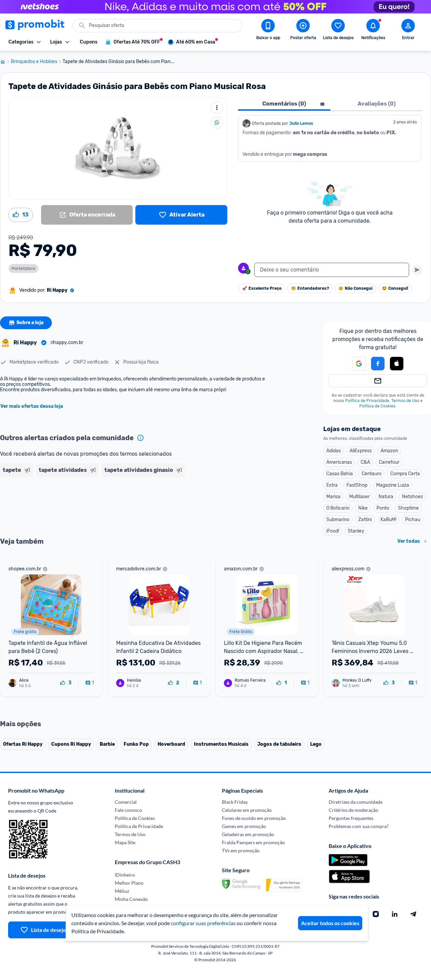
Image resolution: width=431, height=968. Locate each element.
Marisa (333, 497)
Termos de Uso (405, 400)
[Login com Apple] (396, 363)
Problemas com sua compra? (359, 826)
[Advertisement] (129, 505)
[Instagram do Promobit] (375, 914)
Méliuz (122, 891)
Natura (385, 497)
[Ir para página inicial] (5, 61)
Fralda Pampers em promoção (253, 842)
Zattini (365, 519)
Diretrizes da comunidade (356, 802)
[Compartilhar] (217, 122)
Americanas (339, 462)
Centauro (372, 474)
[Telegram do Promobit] (413, 914)
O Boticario (338, 508)
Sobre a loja (29, 322)
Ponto (382, 508)
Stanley (356, 531)
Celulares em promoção (247, 810)
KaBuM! (388, 519)
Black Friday (235, 802)
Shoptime (408, 508)
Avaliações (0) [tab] (377, 104)
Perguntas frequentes (351, 818)
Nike (363, 508)
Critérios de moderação (353, 810)
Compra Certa (405, 474)
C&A (365, 462)
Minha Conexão (131, 899)
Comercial (126, 802)
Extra (332, 485)
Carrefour (389, 462)
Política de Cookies (377, 406)
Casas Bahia (339, 474)
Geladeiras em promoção (248, 834)
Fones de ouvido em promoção (254, 818)
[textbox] (331, 270)
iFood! (332, 531)
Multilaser (359, 497)
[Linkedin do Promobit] (394, 914)
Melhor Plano (129, 883)
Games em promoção (244, 826)
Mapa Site (125, 842)
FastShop (356, 485)
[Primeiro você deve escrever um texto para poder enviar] (417, 269)
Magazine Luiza (392, 485)
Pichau (412, 519)
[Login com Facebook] (378, 363)
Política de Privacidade (367, 400)
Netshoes (412, 497)
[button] (355, 363)
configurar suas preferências (203, 923)
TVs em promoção (241, 850)
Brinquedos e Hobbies (34, 61)
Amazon (389, 451)
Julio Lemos (301, 123)
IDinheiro (125, 875)
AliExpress (361, 451)
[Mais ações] (217, 108)
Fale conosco (128, 810)
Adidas (333, 451)
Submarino (338, 519)
